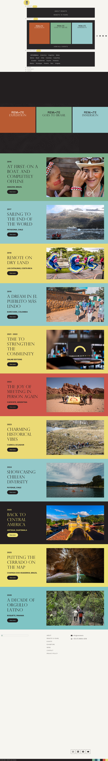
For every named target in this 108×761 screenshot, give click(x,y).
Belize (58, 55)
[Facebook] (103, 36)
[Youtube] (106, 36)
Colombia (49, 58)
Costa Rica (56, 58)
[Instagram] (97, 36)
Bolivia (32, 58)
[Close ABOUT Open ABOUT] (34, 6)
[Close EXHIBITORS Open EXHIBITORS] (38, 50)
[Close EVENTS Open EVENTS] (35, 19)
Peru (52, 63)
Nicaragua (39, 63)
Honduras (56, 60)
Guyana (48, 60)
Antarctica (43, 55)
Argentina (51, 55)
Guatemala (41, 60)
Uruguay (57, 63)
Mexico (32, 63)
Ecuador (33, 60)
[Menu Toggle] (27, 2)
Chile (42, 58)
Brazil (37, 58)
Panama (46, 63)
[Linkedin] (100, 36)
